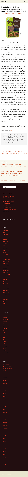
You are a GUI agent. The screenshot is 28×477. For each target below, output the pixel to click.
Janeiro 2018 (5, 272)
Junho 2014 (5, 299)
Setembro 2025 (6, 237)
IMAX (4, 332)
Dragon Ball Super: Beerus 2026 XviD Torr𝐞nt (10, 175)
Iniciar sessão (6, 364)
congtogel (5, 399)
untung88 (5, 380)
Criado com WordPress (6, 474)
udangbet (5, 377)
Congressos (5, 319)
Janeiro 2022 (5, 254)
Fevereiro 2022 (6, 252)
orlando (20, 13)
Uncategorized (6, 352)
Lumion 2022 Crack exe (6, 169)
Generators (5, 328)
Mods (4, 339)
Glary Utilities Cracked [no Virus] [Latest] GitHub (11, 171)
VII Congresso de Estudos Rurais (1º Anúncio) (14, 154)
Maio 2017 (5, 281)
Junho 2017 (5, 279)
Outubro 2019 (6, 261)
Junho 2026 (5, 234)
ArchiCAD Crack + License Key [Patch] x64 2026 (11, 164)
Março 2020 (5, 257)
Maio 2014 (5, 301)
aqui (11, 130)
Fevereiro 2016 (6, 288)
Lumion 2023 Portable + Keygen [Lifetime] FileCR (11, 173)
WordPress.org (6, 370)
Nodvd (4, 341)
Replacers (5, 346)
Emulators (5, 326)
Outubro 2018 (6, 266)
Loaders (4, 335)
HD (3, 330)
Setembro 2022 (6, 250)
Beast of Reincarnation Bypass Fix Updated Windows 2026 (13, 166)
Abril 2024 (5, 246)
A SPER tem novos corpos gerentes (11, 151)
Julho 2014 (5, 297)
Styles (4, 350)
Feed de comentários (7, 368)
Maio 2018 (5, 268)
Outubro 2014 (6, 292)
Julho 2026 (5, 232)
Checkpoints (5, 315)
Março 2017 (5, 283)
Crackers (5, 321)
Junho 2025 (5, 241)
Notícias (14, 13)
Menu (2, 1)
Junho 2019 (5, 263)
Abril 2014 (5, 303)
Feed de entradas (7, 366)
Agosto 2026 (5, 230)
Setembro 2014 (6, 294)
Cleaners (5, 317)
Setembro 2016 (6, 285)
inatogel (4, 386)
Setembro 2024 (6, 243)
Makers (4, 337)
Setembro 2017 (6, 277)
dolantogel (5, 425)
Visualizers (5, 355)
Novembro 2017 (6, 274)
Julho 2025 (5, 239)
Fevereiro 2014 (6, 305)
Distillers (5, 324)
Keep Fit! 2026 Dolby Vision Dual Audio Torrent (11, 178)
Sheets (4, 348)
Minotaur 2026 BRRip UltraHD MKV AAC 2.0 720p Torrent (13, 180)
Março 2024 (5, 248)
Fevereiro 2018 (6, 270)
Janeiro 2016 (5, 290)
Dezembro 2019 (6, 259)
